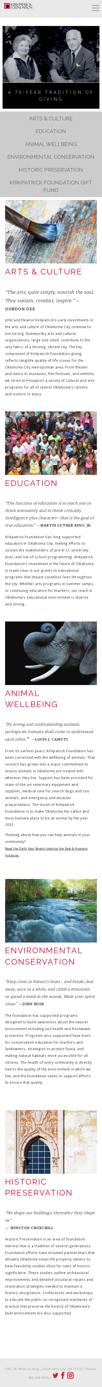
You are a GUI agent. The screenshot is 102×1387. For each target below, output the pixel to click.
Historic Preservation (51, 170)
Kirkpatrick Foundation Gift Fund (51, 186)
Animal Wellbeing (51, 144)
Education (51, 131)
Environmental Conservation (50, 157)
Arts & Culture (51, 118)
